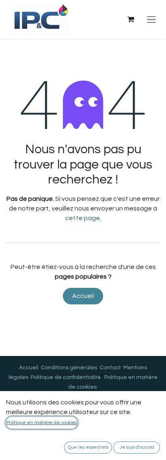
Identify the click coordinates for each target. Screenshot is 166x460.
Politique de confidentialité (66, 377)
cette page (82, 218)
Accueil (83, 296)
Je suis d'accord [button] (137, 447)
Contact (110, 367)
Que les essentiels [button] (88, 447)
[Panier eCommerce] (130, 19)
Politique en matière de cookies (41, 422)
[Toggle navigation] (151, 19)
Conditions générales (69, 367)
